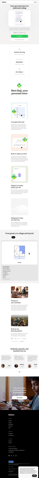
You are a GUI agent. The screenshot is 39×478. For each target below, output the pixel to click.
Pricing (10, 422)
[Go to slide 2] (17, 371)
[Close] (37, 468)
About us (10, 440)
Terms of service (11, 466)
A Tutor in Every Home (13, 448)
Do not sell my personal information (14, 468)
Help (9, 427)
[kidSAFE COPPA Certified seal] (11, 461)
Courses (10, 420)
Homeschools (11, 435)
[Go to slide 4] (19, 371)
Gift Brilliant (11, 424)
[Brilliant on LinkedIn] (16, 455)
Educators (10, 433)
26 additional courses (6, 278)
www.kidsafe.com (15, 464)
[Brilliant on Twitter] (13, 455)
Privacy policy (10, 471)
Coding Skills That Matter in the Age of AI (16, 450)
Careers (10, 442)
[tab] (13, 237)
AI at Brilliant (11, 452)
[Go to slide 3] (18, 371)
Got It (34, 475)
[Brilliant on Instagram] (11, 455)
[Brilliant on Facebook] (9, 455)
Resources (10, 426)
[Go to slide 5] (20, 371)
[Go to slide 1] (22, 371)
